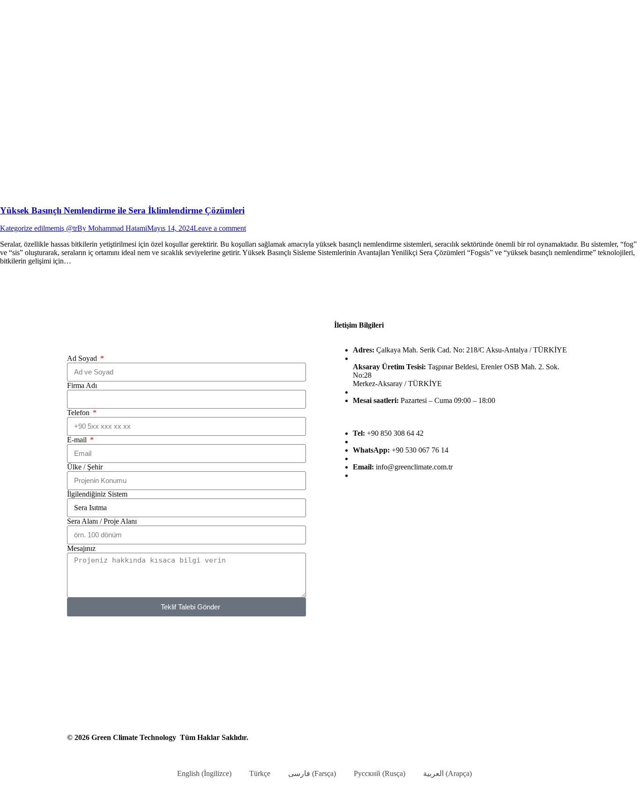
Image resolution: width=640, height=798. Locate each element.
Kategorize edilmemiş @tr (38, 228)
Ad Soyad (83, 358)
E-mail (78, 440)
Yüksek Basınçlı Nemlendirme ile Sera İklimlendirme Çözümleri (122, 210)
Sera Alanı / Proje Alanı (102, 521)
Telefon (79, 413)
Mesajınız (81, 548)
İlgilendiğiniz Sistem (97, 494)
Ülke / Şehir (85, 467)
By (112, 228)
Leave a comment (219, 228)
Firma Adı (82, 385)
